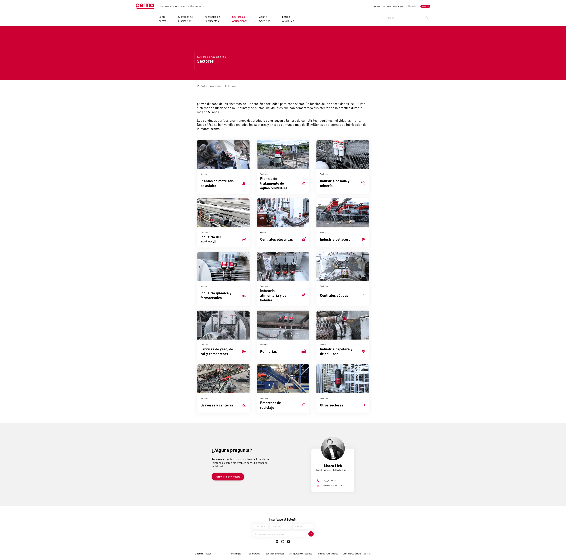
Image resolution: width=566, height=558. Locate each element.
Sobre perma (162, 19)
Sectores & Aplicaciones (239, 19)
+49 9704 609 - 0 (328, 480)
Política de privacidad (274, 553)
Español (413, 6)
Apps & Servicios (264, 19)
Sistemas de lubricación (185, 19)
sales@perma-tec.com (331, 485)
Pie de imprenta (253, 553)
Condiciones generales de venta (357, 553)
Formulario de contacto (227, 476)
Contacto (377, 6)
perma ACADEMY (288, 19)
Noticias (387, 6)
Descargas (398, 6)
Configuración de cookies (300, 553)
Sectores (232, 85)
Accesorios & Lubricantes (212, 19)
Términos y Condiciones (327, 553)
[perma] (145, 6)
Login (426, 6)
